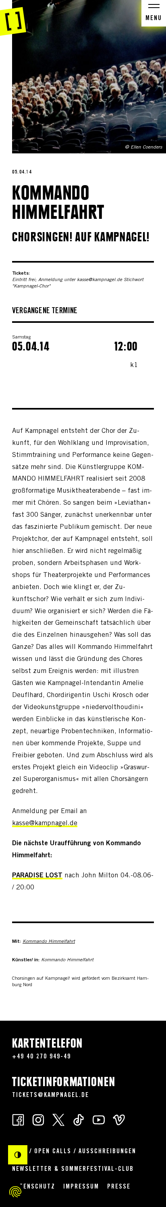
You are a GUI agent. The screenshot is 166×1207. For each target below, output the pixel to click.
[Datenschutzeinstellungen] (15, 1192)
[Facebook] (18, 1119)
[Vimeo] (119, 1119)
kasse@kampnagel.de (44, 823)
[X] (58, 1119)
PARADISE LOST (37, 876)
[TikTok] (79, 1119)
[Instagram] (38, 1119)
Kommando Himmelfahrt (49, 941)
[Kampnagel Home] (13, 18)
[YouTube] (99, 1119)
